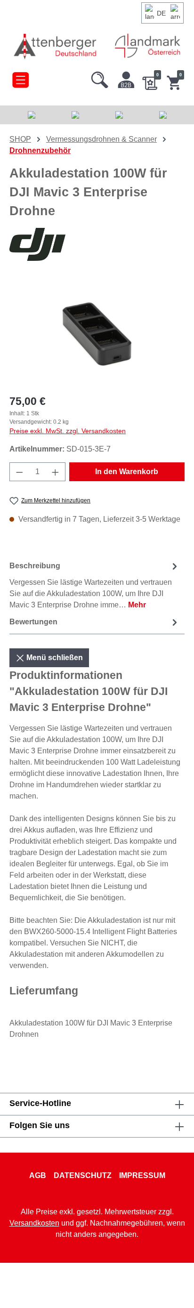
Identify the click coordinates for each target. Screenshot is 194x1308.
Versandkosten (34, 1223)
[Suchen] (99, 78)
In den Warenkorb (126, 472)
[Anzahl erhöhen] (55, 471)
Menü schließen (53, 658)
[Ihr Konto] (126, 78)
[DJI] (97, 244)
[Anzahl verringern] (19, 471)
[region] (97, 333)
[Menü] (20, 78)
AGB (37, 1175)
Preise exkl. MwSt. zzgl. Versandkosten (67, 431)
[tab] (94, 585)
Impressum (142, 1175)
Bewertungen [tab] (33, 622)
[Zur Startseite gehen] (55, 45)
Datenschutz (83, 1175)
